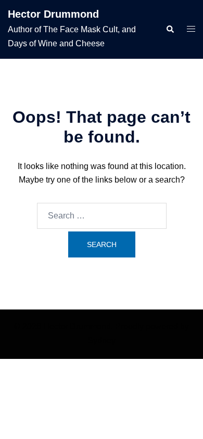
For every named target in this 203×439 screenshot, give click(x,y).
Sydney (101, 340)
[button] (170, 29)
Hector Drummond (53, 14)
